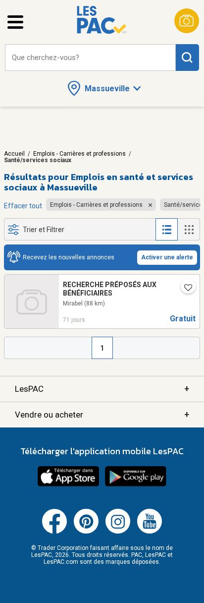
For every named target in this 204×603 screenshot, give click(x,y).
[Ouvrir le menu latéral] (15, 22)
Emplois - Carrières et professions (79, 153)
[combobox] (90, 57)
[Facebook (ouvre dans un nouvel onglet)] (54, 531)
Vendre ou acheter (102, 414)
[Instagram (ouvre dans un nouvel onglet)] (118, 531)
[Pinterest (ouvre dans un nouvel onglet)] (86, 531)
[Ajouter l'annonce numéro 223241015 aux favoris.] (184, 288)
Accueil (14, 153)
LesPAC (102, 388)
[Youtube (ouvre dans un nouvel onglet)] (149, 531)
